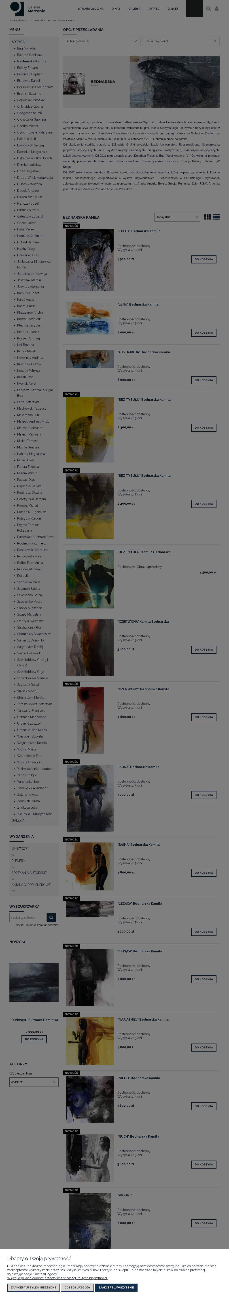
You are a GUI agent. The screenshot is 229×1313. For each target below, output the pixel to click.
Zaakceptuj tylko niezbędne (33, 1287)
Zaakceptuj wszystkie (116, 1287)
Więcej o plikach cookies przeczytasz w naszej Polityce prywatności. (57, 1278)
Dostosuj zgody (77, 1287)
